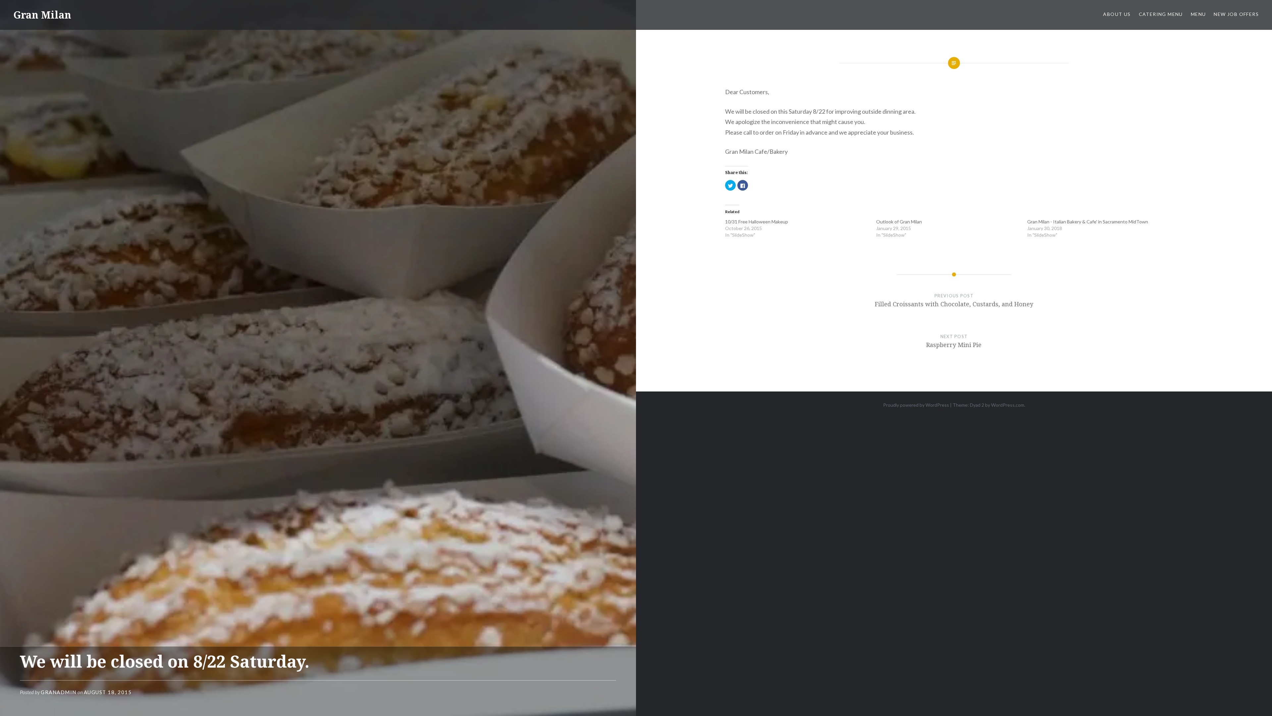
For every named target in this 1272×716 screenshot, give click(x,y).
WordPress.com (1007, 405)
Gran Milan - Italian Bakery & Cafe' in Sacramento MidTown (1087, 221)
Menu (1198, 14)
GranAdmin (59, 692)
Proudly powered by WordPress (916, 405)
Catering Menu (1161, 14)
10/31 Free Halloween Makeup (757, 221)
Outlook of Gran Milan (899, 221)
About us (1117, 14)
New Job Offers (1236, 14)
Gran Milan (42, 15)
